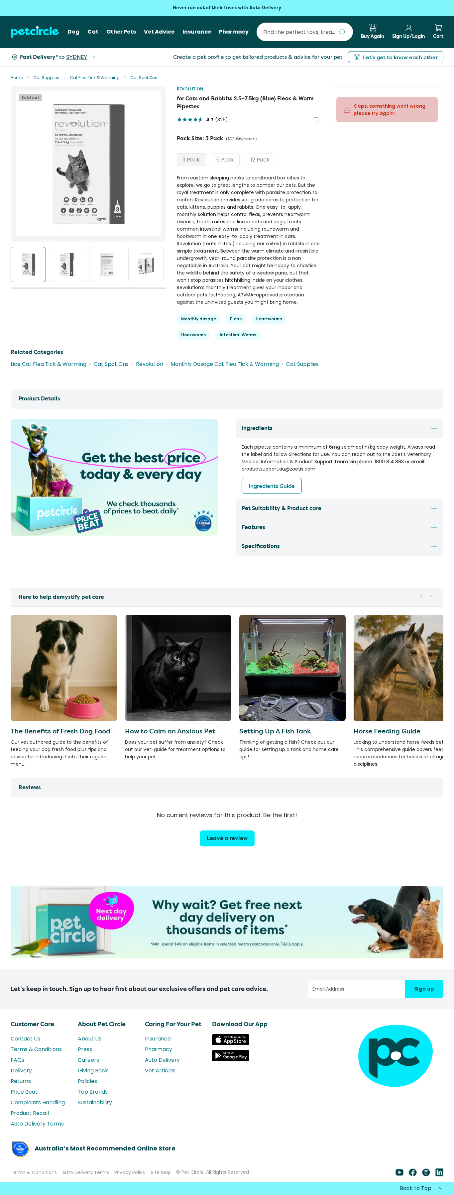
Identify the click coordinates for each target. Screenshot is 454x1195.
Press (85, 1055)
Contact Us (25, 1044)
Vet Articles (160, 1076)
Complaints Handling (38, 1108)
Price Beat (24, 1098)
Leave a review (227, 844)
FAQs (17, 1066)
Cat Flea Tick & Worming (95, 77)
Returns (21, 1087)
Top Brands (93, 1098)
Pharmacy (158, 1055)
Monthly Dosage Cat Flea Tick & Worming (224, 370)
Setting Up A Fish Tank (275, 736)
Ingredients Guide (272, 491)
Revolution (190, 89)
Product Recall (30, 1119)
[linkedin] (439, 1180)
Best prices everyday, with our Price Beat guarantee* (227, 8)
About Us (89, 1044)
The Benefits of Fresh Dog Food (60, 736)
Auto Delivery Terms (37, 1130)
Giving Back (93, 1076)
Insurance (158, 1044)
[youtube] (399, 1180)
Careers (88, 1066)
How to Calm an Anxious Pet (170, 736)
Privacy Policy (130, 1178)
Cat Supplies (46, 77)
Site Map (161, 1178)
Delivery (21, 1076)
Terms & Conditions (36, 1055)
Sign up (424, 994)
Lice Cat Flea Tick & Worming (48, 370)
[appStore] (230, 1049)
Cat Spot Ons (143, 77)
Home (17, 77)
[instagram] (426, 1180)
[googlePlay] (230, 1065)
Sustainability (95, 1108)
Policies (87, 1087)
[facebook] (413, 1180)
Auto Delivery (162, 1066)
